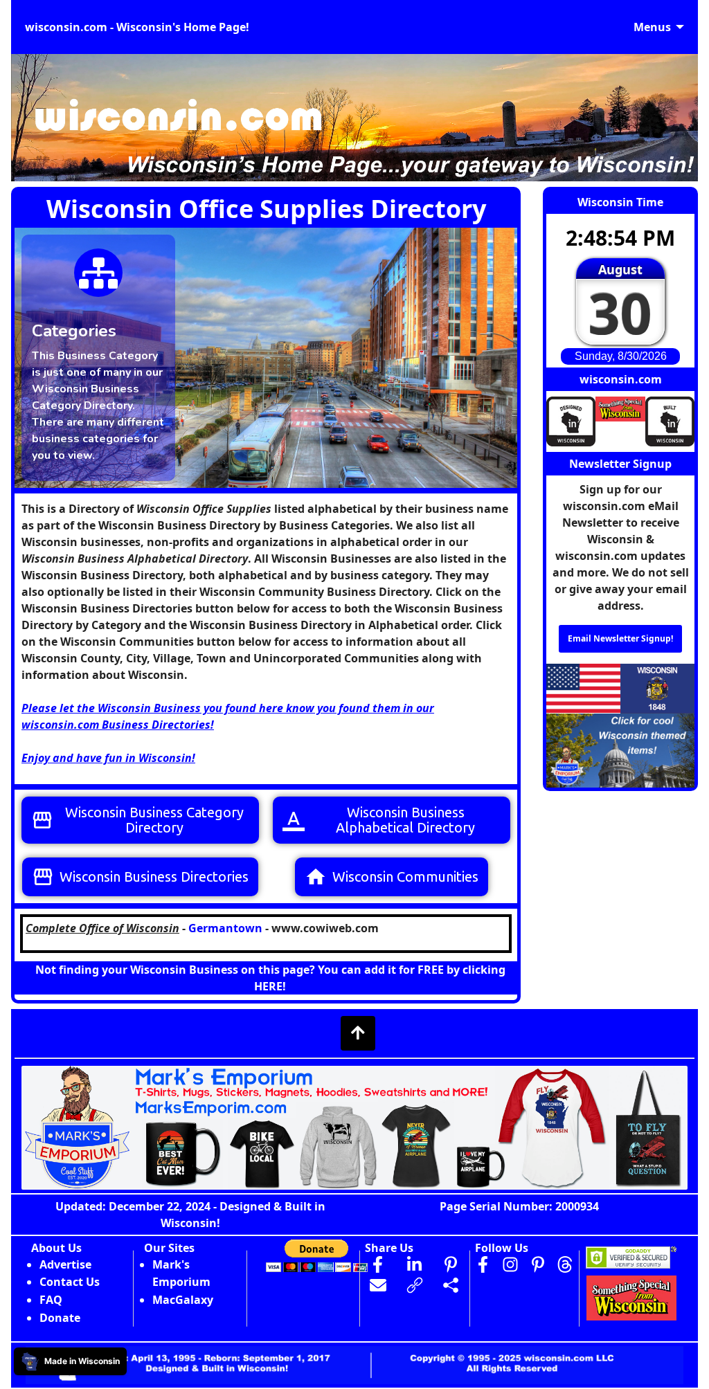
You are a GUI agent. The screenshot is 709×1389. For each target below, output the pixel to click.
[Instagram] (510, 1264)
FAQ (50, 1299)
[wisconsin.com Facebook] (482, 1264)
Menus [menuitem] (652, 27)
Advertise (65, 1264)
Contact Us (69, 1281)
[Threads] (565, 1264)
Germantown (225, 928)
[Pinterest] (538, 1264)
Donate (59, 1317)
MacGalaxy (182, 1299)
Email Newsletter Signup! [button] (620, 638)
